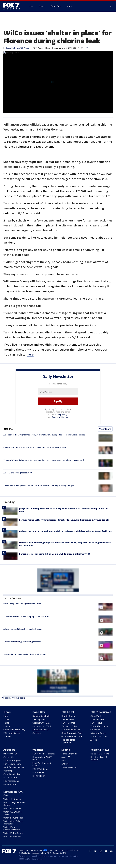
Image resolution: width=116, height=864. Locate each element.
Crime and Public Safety (14, 729)
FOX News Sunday (11, 733)
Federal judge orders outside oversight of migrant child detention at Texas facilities (65, 531)
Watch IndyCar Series (13, 817)
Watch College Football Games (14, 803)
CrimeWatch (96, 716)
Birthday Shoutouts (41, 716)
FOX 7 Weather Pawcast (43, 753)
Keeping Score (39, 719)
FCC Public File (10, 777)
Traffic (6, 719)
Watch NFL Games (12, 799)
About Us (9, 749)
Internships (8, 770)
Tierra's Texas (67, 719)
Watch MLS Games (12, 836)
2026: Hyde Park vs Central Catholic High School (24, 654)
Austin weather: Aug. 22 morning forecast (22, 641)
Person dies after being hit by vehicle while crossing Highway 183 (54, 554)
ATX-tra (93, 739)
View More (105, 429)
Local (5, 716)
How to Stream (68, 716)
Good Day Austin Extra (71, 733)
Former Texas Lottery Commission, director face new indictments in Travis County (64, 520)
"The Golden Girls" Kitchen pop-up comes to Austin (26, 616)
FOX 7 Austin (38, 48)
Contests (36, 733)
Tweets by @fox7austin (12, 697)
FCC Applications (11, 781)
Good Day (38, 712)
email (111, 851)
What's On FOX (10, 753)
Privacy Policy (61, 414)
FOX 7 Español (68, 722)
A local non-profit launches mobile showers (22, 629)
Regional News (99, 749)
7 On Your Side (97, 719)
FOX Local (67, 712)
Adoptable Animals (41, 729)
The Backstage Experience (68, 741)
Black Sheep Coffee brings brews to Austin (22, 603)
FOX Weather (38, 772)
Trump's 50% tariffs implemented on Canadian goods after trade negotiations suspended (43, 460)
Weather (37, 749)
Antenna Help (9, 784)
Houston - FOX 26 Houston (98, 758)
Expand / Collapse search (111, 6)
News (47, 48)
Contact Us (8, 757)
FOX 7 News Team (12, 764)
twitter (95, 851)
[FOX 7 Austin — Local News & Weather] (12, 6)
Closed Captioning (11, 774)
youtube (106, 851)
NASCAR (65, 764)
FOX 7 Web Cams (40, 769)
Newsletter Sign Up (12, 760)
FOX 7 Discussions (98, 736)
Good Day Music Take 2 (72, 736)
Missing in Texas (98, 733)
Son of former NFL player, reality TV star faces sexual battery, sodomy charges (38, 485)
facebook (90, 851)
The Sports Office (69, 726)
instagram (100, 851)
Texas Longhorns (69, 753)
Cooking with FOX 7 (41, 722)
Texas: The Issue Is (99, 726)
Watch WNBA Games (13, 833)
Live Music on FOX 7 (41, 726)
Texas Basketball (69, 767)
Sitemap (7, 736)
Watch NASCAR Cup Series (12, 813)
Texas (6, 722)
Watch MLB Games (12, 808)
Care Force (95, 729)
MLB (63, 760)
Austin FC (65, 757)
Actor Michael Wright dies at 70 (17, 472)
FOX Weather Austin (70, 729)
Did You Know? (39, 775)
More (69, 6)
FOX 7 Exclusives (100, 712)
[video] (105, 607)
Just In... (8, 429)
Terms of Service (60, 417)
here (30, 354)
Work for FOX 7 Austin (13, 767)
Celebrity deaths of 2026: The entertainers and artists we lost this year (34, 447)
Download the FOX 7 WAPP (41, 758)
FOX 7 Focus (96, 722)
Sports (65, 749)
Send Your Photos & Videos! (41, 764)
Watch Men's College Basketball (13, 822)
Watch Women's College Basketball (11, 828)
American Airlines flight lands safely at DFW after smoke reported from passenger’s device (44, 434)
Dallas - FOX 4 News (99, 753)
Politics (6, 726)
